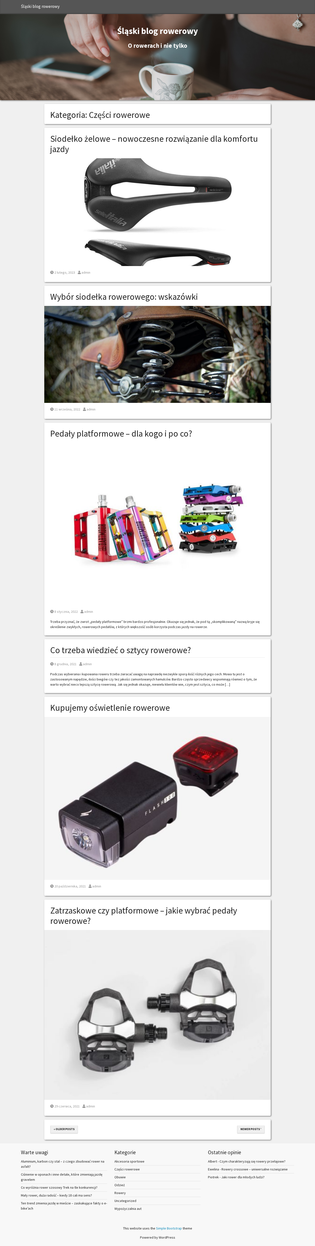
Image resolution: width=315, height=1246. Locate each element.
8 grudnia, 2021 (65, 664)
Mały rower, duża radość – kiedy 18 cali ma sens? (56, 1195)
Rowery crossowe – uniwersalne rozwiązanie (254, 1169)
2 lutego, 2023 (64, 272)
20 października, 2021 (70, 886)
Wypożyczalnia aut (128, 1208)
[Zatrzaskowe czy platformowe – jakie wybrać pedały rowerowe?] (157, 1014)
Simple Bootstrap (169, 1228)
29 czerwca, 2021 (67, 1106)
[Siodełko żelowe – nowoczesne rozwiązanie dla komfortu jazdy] (157, 212)
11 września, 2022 (67, 409)
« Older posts (64, 1129)
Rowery (120, 1193)
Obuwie (120, 1177)
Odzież (119, 1185)
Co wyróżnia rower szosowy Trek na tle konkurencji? (59, 1187)
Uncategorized (125, 1201)
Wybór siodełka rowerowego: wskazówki (124, 296)
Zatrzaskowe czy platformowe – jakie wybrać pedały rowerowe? (143, 915)
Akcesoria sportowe (129, 1161)
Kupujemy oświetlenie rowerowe (110, 707)
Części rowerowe (127, 1169)
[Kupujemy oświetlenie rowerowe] (157, 798)
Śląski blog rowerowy (40, 6)
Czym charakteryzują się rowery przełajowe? (252, 1161)
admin (85, 272)
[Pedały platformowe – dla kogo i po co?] (157, 523)
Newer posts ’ (250, 1129)
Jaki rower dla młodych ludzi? (243, 1177)
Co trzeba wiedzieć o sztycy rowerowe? (120, 650)
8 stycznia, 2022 (66, 611)
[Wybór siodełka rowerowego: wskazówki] (157, 354)
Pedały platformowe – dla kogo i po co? (121, 433)
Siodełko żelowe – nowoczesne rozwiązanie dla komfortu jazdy (154, 144)
